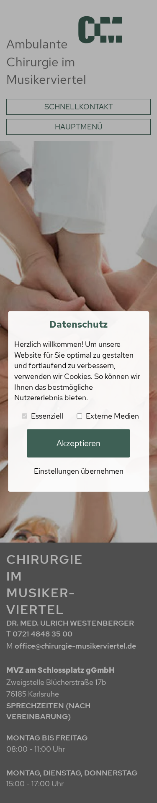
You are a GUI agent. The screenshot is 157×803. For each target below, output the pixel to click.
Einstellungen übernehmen (79, 471)
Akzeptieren (78, 443)
